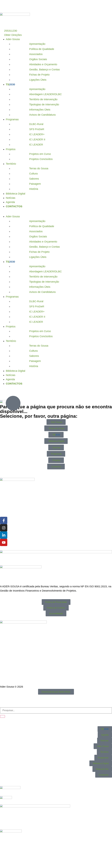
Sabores (34, 178)
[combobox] (56, 710)
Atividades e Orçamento (43, 64)
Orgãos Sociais (38, 59)
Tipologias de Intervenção (44, 104)
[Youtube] (3, 542)
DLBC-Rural (36, 124)
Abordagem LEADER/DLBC (45, 94)
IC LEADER (36, 144)
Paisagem (35, 183)
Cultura (33, 173)
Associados (36, 54)
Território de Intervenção (43, 99)
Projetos (10, 149)
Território (11, 163)
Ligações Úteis (37, 79)
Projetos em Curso (40, 154)
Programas (12, 119)
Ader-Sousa (13, 39)
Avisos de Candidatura (42, 114)
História (33, 188)
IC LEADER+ (37, 134)
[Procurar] (2, 716)
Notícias (10, 197)
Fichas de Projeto (39, 74)
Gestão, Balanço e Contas (44, 69)
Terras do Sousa (38, 168)
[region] (56, 6)
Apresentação (37, 43)
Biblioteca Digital (15, 193)
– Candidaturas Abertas (79, 6)
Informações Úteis (39, 109)
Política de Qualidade (41, 49)
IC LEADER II (37, 139)
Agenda (10, 202)
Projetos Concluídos (41, 159)
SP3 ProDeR (36, 129)
